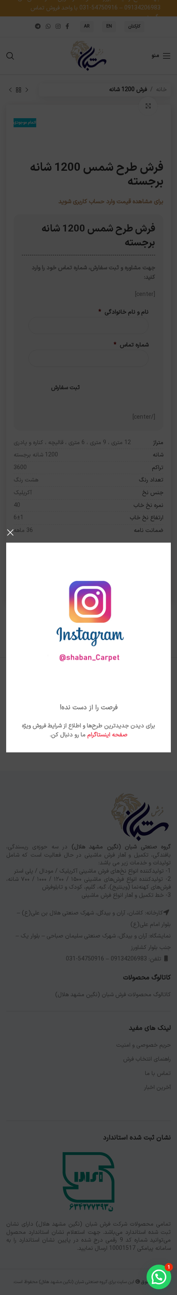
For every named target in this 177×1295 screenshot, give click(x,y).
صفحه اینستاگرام (107, 735)
